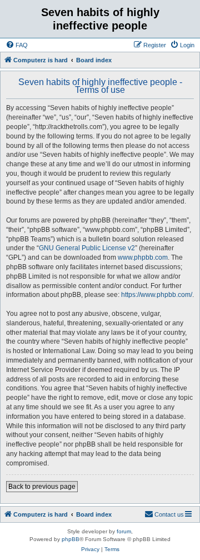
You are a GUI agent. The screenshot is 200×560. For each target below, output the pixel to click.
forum (124, 531)
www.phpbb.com (143, 257)
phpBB (70, 539)
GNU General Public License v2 (87, 248)
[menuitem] (17, 45)
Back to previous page (42, 486)
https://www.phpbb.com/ (156, 295)
